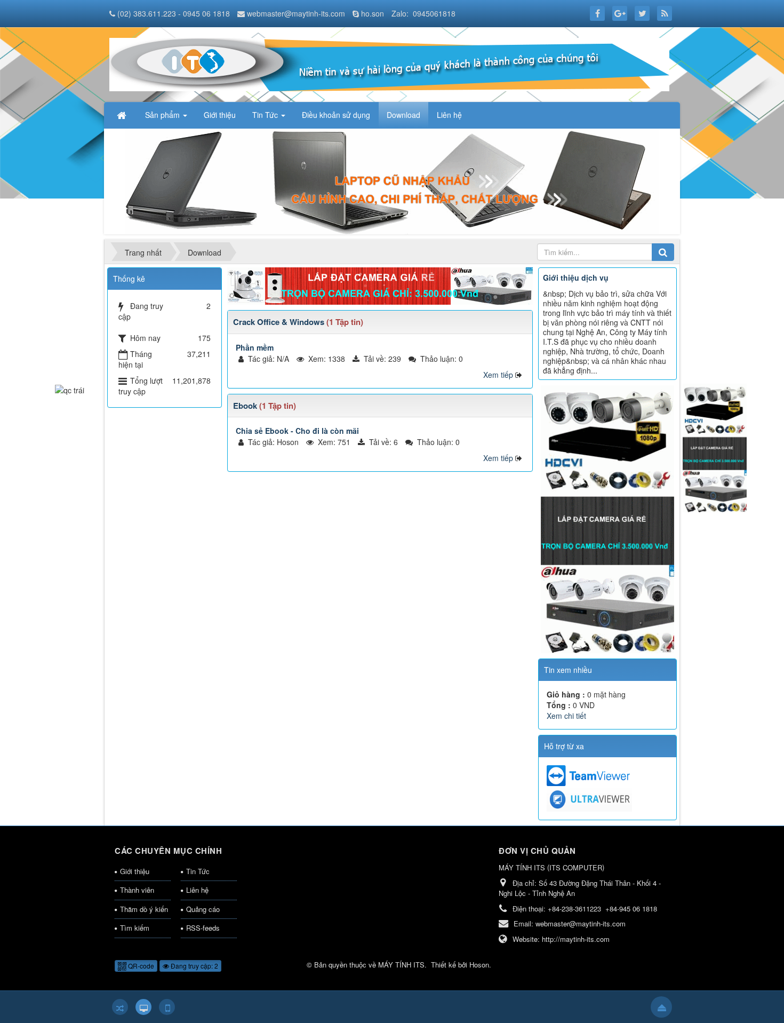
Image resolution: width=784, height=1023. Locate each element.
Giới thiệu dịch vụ (576, 277)
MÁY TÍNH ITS (401, 964)
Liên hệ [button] (449, 114)
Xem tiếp (498, 374)
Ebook (245, 405)
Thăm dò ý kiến (144, 909)
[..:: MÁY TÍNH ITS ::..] (389, 63)
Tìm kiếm (134, 928)
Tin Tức (198, 871)
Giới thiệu (134, 871)
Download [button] (403, 114)
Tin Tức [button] (266, 114)
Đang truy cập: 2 (193, 965)
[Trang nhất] (123, 115)
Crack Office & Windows (278, 322)
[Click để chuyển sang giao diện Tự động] (120, 1007)
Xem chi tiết (566, 715)
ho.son (372, 13)
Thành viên (137, 890)
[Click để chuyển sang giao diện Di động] (167, 1007)
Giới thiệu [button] (220, 114)
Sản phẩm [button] (163, 114)
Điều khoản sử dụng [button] (336, 114)
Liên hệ (197, 890)
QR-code (140, 965)
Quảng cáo (203, 909)
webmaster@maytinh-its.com (296, 13)
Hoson (479, 964)
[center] (380, 285)
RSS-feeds (203, 928)
